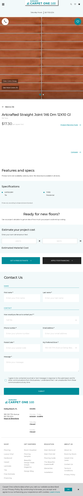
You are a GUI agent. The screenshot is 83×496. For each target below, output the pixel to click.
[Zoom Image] (5, 21)
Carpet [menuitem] (6, 462)
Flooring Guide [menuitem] (50, 458)
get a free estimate (19, 261)
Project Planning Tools (69, 125)
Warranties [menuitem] (48, 468)
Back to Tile (9, 107)
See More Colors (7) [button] (10, 88)
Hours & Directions (11, 419)
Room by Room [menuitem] (70, 454)
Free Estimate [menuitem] (9, 474)
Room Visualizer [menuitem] (30, 450)
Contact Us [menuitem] (68, 464)
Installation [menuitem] (48, 472)
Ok (68, 489)
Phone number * (10, 328)
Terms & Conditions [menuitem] (68, 469)
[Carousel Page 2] (43, 94)
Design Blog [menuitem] (29, 471)
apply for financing (60, 261)
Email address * (48, 328)
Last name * (47, 292)
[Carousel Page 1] (40, 95)
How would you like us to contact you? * (19, 314)
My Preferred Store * (50, 342)
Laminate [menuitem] (7, 466)
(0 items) (79, 4)
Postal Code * (9, 342)
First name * (8, 292)
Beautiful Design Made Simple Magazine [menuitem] (29, 463)
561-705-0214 (49, 13)
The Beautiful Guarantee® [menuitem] (49, 463)
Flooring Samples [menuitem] (27, 455)
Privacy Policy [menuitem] (69, 475)
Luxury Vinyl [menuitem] (9, 454)
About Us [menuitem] (67, 450)
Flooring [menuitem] (7, 450)
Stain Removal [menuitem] (49, 450)
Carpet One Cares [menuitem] (68, 459)
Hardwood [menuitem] (8, 458)
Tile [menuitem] (5, 470)
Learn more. (55, 492)
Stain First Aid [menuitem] (49, 454)
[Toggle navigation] (3, 4)
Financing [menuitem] (8, 478)
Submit (41, 391)
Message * (8, 356)
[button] (71, 4)
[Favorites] (75, 4)
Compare (74, 152)
